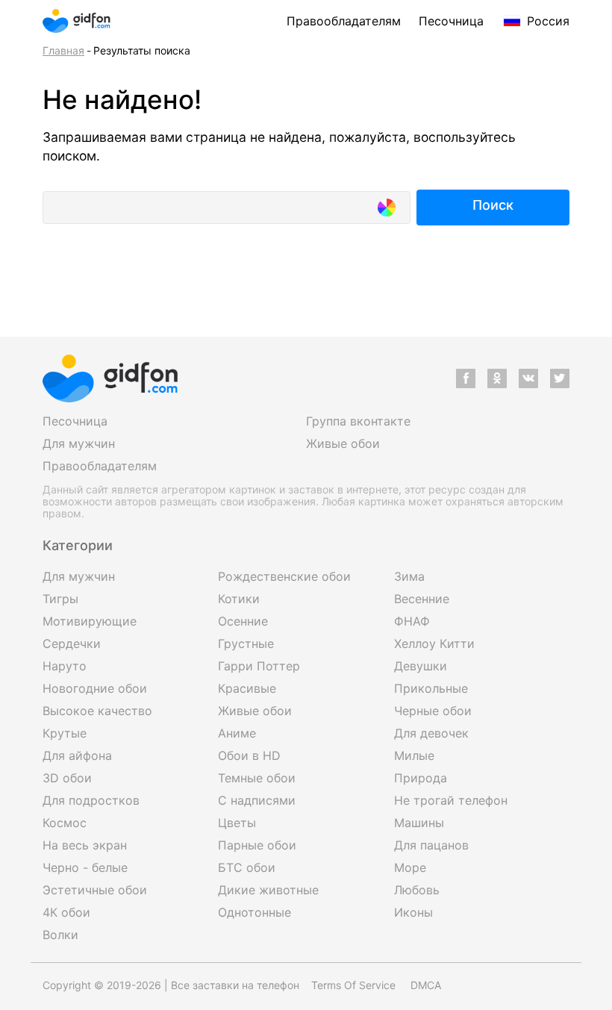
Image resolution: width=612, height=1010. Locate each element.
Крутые (65, 733)
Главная (63, 50)
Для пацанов (431, 845)
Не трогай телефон (451, 800)
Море (410, 867)
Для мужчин (79, 443)
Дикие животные (268, 889)
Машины (419, 822)
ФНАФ (412, 621)
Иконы (413, 912)
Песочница (451, 20)
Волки (60, 934)
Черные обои (433, 710)
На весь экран (85, 845)
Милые (414, 755)
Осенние (243, 621)
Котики (239, 598)
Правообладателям (344, 20)
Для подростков (91, 800)
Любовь (417, 889)
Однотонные (254, 912)
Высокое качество (97, 710)
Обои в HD (249, 755)
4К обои (66, 912)
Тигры (60, 598)
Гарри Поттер (259, 665)
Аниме (237, 733)
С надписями (257, 800)
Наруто (65, 665)
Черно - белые (85, 867)
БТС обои (246, 867)
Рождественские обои (284, 576)
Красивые (247, 688)
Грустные (246, 643)
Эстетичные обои (95, 889)
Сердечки (72, 643)
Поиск (492, 205)
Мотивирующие (90, 621)
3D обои (67, 777)
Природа (420, 777)
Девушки (420, 665)
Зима (409, 576)
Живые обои (343, 443)
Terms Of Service (353, 985)
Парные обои (257, 845)
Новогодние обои (95, 688)
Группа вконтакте (358, 421)
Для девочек (431, 733)
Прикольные (431, 688)
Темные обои (257, 777)
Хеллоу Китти (434, 643)
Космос (65, 822)
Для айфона (77, 755)
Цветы (237, 822)
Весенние (421, 598)
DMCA (425, 985)
